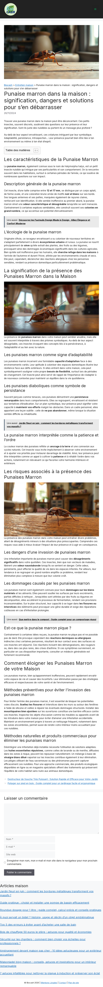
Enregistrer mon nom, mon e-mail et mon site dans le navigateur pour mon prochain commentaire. (52, 862)
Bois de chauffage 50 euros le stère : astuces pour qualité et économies (45, 932)
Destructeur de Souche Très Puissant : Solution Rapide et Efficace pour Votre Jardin (53, 779)
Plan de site (73, 982)
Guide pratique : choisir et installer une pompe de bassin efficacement (44, 902)
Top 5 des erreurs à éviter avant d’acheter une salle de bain (38, 924)
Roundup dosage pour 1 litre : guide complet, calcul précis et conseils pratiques (50, 910)
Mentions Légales (49, 982)
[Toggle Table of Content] (35, 150)
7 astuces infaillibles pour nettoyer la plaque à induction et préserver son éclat (50, 973)
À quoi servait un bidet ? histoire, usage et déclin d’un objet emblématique (47, 917)
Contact (62, 982)
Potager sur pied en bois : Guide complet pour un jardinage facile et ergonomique (51, 783)
